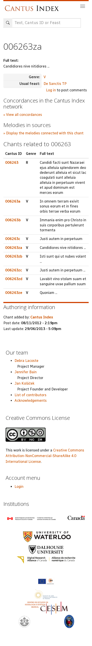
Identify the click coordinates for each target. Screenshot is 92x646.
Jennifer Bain (26, 372)
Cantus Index (41, 317)
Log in (51, 90)
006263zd (13, 279)
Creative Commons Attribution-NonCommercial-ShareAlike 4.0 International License (45, 456)
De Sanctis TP (55, 84)
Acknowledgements (31, 400)
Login (19, 486)
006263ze (13, 293)
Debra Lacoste (26, 361)
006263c (12, 239)
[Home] (33, 6)
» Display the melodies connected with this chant (43, 133)
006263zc (13, 270)
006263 (12, 162)
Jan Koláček (24, 383)
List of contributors (30, 395)
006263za (13, 248)
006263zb (13, 256)
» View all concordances (22, 115)
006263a (12, 201)
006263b (13, 220)
